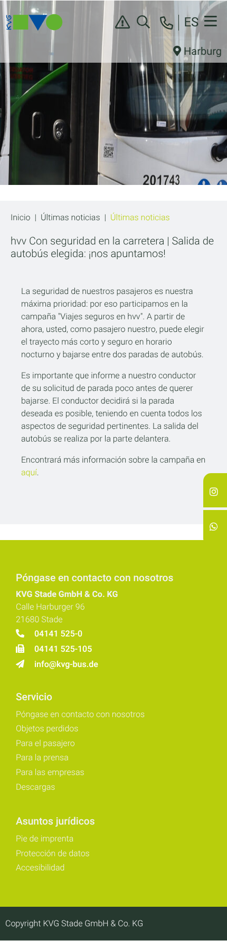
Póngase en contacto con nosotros (80, 714)
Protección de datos (53, 853)
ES (191, 22)
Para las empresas (50, 772)
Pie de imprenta (44, 839)
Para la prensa (42, 757)
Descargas (35, 787)
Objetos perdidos (47, 728)
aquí (29, 472)
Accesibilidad (40, 867)
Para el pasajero (45, 743)
